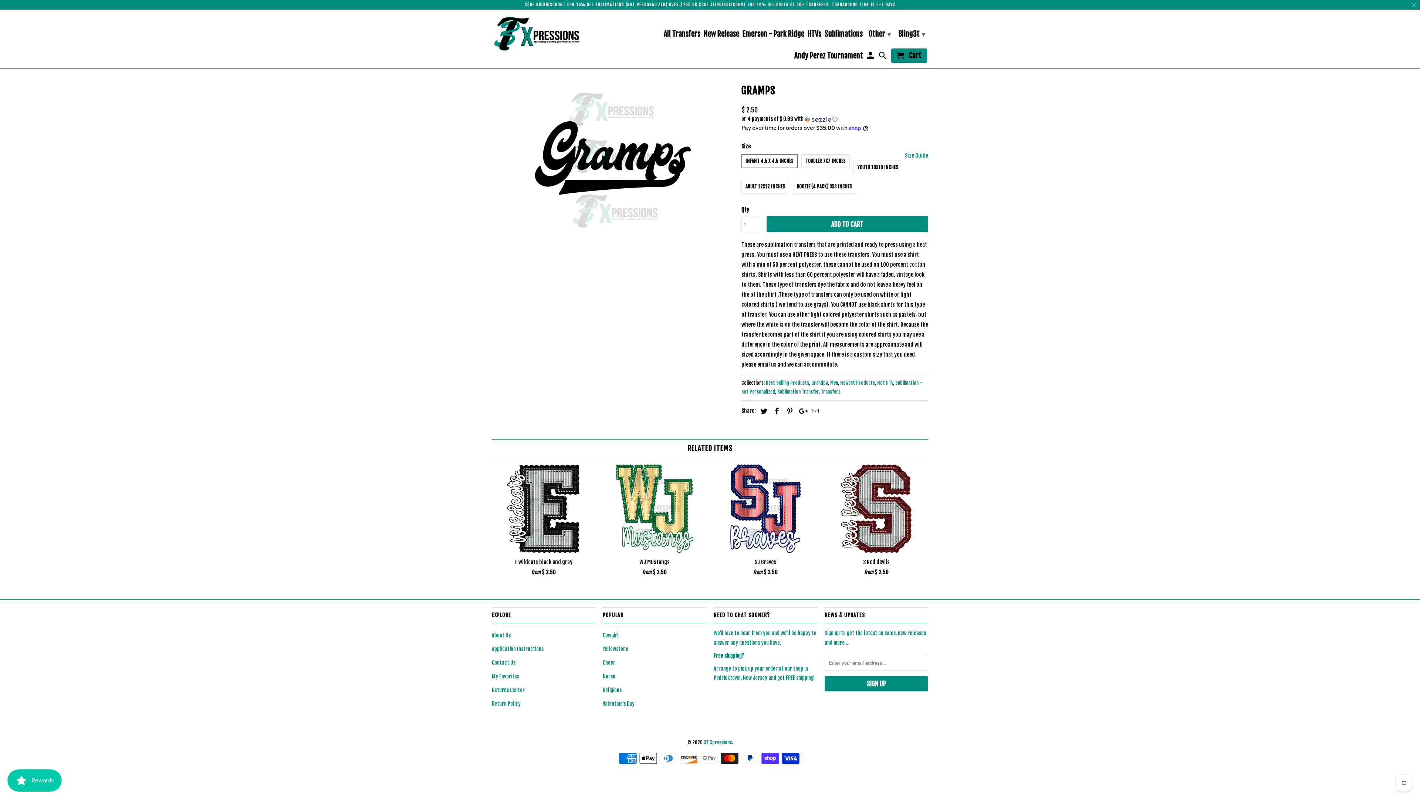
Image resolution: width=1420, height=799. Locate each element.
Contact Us (503, 663)
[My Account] (870, 57)
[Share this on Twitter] (763, 411)
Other (880, 33)
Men (834, 383)
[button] (834, 119)
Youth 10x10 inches (878, 167)
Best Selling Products (787, 383)
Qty (745, 209)
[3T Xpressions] (543, 33)
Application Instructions (518, 649)
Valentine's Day (619, 704)
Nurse (609, 676)
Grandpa (819, 383)
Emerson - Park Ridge (773, 34)
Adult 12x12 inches (765, 186)
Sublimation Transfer (798, 392)
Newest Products (857, 383)
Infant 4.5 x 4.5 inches (770, 161)
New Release (721, 34)
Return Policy (506, 704)
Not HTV (885, 383)
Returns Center (508, 690)
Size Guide (916, 155)
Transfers (831, 392)
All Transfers (682, 34)
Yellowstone (615, 649)
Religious (612, 690)
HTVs (814, 34)
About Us (501, 635)
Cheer (609, 663)
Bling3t (912, 33)
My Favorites (505, 676)
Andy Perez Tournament (828, 56)
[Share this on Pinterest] (789, 411)
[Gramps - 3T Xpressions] (613, 160)
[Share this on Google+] (801, 411)
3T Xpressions (718, 742)
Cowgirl (611, 635)
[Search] (883, 57)
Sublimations (844, 34)
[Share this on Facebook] (776, 411)
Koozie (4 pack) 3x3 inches (824, 186)
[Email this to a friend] (814, 411)
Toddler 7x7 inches (825, 161)
